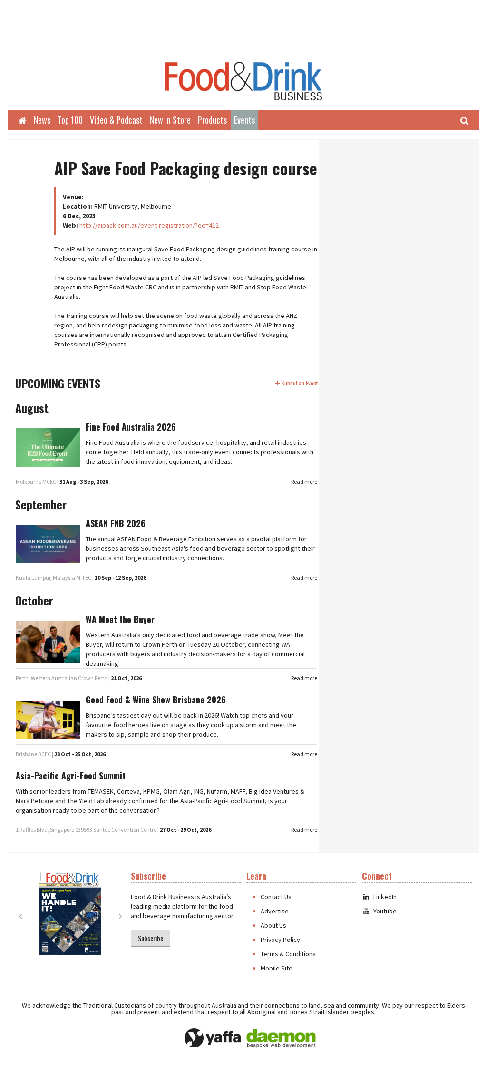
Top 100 (70, 120)
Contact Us (276, 897)
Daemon (281, 1038)
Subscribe (150, 938)
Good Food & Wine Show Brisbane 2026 (156, 699)
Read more (304, 481)
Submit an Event (299, 383)
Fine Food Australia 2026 (131, 427)
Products (212, 120)
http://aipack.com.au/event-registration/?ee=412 (149, 225)
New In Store (170, 120)
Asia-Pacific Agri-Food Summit (71, 775)
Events (244, 120)
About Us (273, 925)
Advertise (275, 911)
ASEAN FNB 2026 (116, 523)
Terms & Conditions (288, 954)
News (42, 120)
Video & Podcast (116, 120)
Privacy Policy (280, 939)
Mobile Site (276, 968)
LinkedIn (385, 897)
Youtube (385, 911)
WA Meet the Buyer (120, 619)
